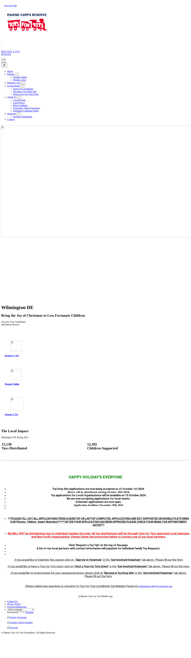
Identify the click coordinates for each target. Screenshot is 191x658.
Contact (10, 119)
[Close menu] (4, 65)
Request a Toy (14, 82)
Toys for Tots (10, 5)
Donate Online (12, 384)
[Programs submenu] (23, 82)
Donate (6, 54)
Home (10, 71)
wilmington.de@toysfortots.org (155, 586)
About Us (11, 97)
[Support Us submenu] (17, 74)
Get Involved (13, 86)
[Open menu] (3, 60)
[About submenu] (22, 86)
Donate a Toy (11, 414)
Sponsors (11, 113)
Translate (29, 612)
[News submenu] (19, 97)
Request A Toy (10, 51)
